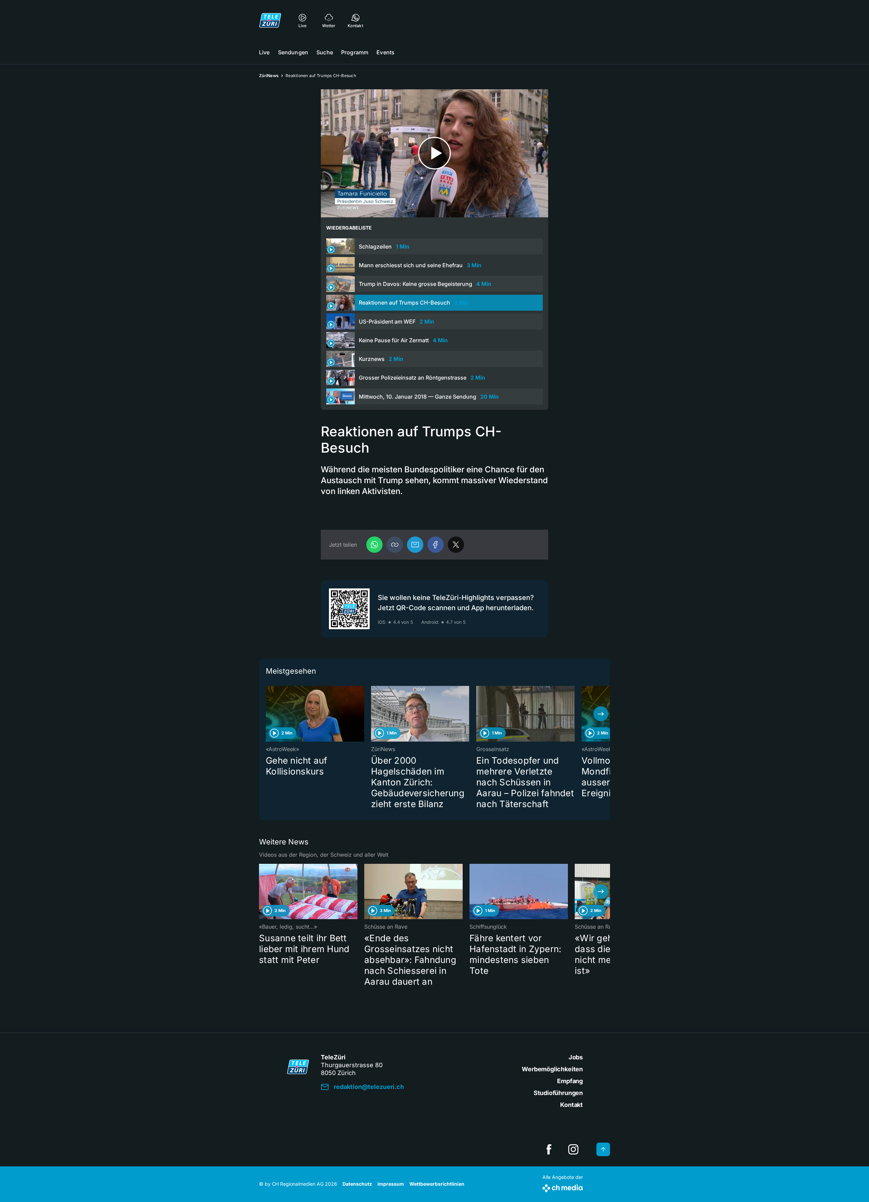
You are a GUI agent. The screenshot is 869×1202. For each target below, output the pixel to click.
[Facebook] (435, 544)
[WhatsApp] (374, 544)
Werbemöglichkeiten (552, 1069)
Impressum (390, 1184)
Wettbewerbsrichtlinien (436, 1184)
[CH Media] (562, 1187)
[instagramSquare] (573, 1149)
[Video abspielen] (434, 153)
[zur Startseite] (270, 20)
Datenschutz (357, 1184)
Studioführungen (558, 1092)
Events (385, 52)
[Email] (415, 544)
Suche (324, 52)
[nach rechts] (600, 713)
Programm (354, 52)
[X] (456, 544)
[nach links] (268, 713)
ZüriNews (269, 75)
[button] (395, 544)
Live (264, 52)
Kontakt (571, 1104)
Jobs (576, 1057)
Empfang (570, 1081)
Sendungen (293, 52)
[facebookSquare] (549, 1149)
